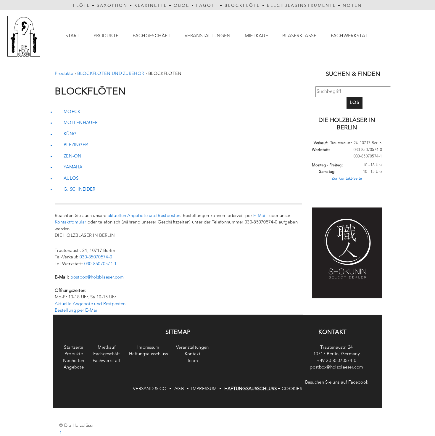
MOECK (72, 112)
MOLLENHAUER (81, 123)
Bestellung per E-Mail (77, 310)
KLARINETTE (150, 6)
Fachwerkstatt (350, 36)
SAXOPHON (112, 6)
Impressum (148, 347)
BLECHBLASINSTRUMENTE (301, 6)
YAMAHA (73, 167)
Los (354, 103)
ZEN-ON (73, 156)
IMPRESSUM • (207, 389)
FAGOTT (207, 6)
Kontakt (192, 354)
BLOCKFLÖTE (242, 6)
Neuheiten (73, 361)
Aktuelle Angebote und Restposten (90, 304)
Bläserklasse (299, 36)
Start (72, 36)
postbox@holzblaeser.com (97, 277)
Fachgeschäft (151, 36)
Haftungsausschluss (148, 354)
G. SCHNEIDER (80, 189)
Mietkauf (256, 36)
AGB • (182, 389)
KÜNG (70, 134)
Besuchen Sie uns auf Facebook (336, 382)
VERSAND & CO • (153, 389)
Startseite (73, 347)
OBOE (181, 6)
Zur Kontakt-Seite (347, 179)
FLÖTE (81, 6)
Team (192, 361)
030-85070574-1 (100, 264)
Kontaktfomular (70, 222)
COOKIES (292, 389)
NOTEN (352, 6)
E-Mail (260, 216)
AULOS (71, 178)
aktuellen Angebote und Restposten (144, 216)
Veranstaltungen (208, 36)
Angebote (74, 367)
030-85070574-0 (96, 257)
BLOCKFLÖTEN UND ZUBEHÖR (110, 74)
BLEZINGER (76, 145)
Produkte (106, 36)
